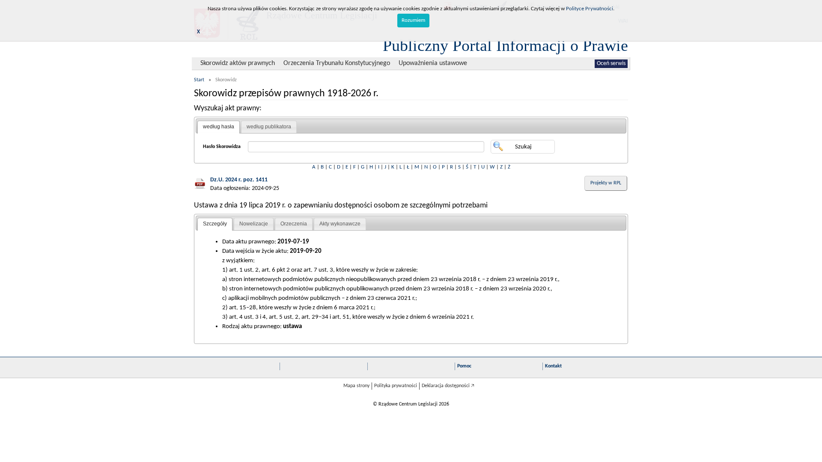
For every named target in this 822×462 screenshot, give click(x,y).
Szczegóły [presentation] (215, 224)
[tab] (218, 127)
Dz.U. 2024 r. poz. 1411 (239, 180)
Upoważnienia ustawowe (433, 63)
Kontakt (553, 366)
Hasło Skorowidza (222, 146)
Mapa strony (356, 385)
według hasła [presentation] (218, 127)
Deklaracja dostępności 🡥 (448, 385)
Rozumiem (413, 20)
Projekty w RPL (605, 183)
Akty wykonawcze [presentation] (339, 224)
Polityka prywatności (395, 385)
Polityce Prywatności (589, 9)
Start (199, 80)
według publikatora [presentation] (269, 127)
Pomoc (464, 366)
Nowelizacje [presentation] (253, 224)
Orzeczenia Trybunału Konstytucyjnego (336, 63)
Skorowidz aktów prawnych (237, 63)
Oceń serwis (611, 63)
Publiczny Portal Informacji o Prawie (505, 45)
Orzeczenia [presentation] (293, 224)
